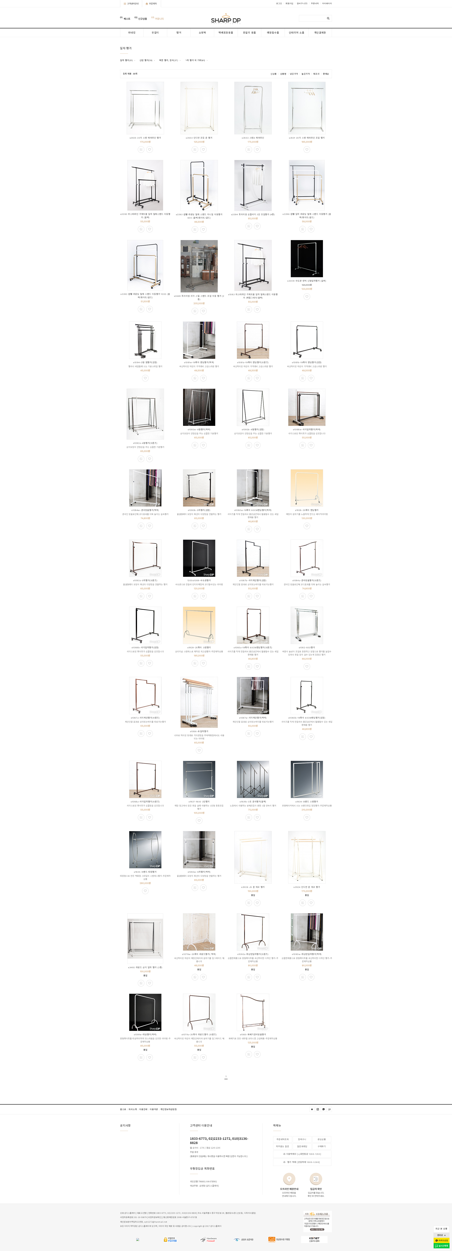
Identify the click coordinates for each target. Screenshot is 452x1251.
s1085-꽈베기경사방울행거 (253, 1034)
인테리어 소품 (296, 32)
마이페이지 (327, 3)
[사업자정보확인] (154, 1217)
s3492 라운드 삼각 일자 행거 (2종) (145, 967)
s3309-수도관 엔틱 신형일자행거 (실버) (306, 281)
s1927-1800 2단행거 (199, 801)
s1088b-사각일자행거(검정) (145, 647)
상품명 (283, 74)
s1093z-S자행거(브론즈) (145, 580)
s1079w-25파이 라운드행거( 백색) (199, 954)
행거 (178, 32)
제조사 (316, 74)
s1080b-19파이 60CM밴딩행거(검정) (306, 718)
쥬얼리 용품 (249, 32)
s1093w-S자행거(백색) (199, 872)
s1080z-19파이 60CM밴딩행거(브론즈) (253, 647)
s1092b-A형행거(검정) (253, 429)
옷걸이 (155, 32)
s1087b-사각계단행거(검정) (252, 580)
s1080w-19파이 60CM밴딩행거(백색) (253, 510)
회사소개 (133, 1109)
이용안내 (144, 1109)
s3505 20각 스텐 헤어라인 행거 (145, 138)
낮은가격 (294, 74)
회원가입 (289, 3)
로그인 (279, 3)
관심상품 (322, 1139)
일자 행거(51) (126, 60)
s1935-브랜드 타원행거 (145, 872)
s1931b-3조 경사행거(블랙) (253, 801)
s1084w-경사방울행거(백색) (145, 510)
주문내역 (315, 3)
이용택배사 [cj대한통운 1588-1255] (303, 1154)
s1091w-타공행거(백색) (145, 1034)
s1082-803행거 (307, 647)
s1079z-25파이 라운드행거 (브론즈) (199, 1034)
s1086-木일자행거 (199, 731)
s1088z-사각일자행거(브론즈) (145, 801)
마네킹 (131, 32)
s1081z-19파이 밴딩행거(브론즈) (253, 362)
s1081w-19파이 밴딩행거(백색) (199, 362)
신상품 (273, 74)
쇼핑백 (202, 32)
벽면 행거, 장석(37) (168, 60)
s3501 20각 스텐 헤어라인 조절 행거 (307, 138)
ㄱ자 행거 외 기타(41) (195, 60)
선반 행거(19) (145, 60)
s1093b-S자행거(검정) (199, 510)
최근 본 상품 (441, 1229)
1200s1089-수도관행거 (199, 580)
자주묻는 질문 (282, 1146)
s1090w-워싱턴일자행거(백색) (307, 954)
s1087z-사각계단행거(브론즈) (145, 718)
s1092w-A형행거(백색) (199, 429)
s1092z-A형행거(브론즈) (145, 443)
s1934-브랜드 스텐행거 (306, 801)
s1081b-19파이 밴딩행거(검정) (307, 362)
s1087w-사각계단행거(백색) (253, 718)
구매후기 (322, 1146)
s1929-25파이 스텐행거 (199, 647)
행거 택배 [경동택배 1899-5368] (303, 1162)
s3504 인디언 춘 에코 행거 (306, 887)
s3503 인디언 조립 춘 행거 (199, 138)
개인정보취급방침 (168, 1109)
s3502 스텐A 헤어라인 (253, 138)
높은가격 (306, 74)
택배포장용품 (226, 32)
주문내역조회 (282, 1139)
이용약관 (154, 1109)
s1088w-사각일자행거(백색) (307, 429)
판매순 (326, 74)
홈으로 (124, 1109)
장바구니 (302, 3)
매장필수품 (273, 32)
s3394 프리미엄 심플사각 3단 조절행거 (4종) (253, 214)
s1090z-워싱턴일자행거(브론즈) (252, 954)
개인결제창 (320, 32)
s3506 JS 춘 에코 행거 (253, 887)
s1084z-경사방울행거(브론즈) (306, 580)
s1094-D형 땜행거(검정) (145, 362)
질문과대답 (302, 1146)
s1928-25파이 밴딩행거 (307, 510)
